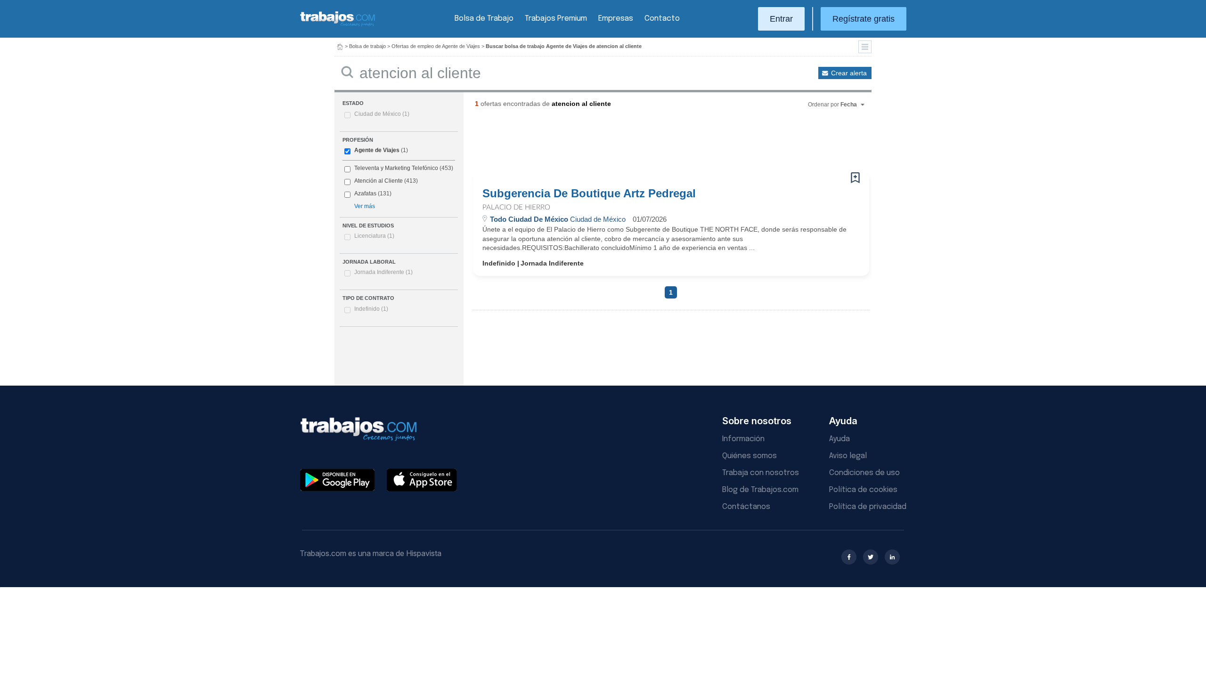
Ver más (364, 206)
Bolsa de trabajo (367, 46)
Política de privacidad (867, 507)
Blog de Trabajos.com (760, 490)
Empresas (615, 19)
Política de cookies (863, 490)
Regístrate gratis (863, 19)
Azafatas (365, 193)
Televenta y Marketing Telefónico (396, 168)
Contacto (662, 19)
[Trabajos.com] (340, 46)
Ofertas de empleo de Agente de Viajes (435, 46)
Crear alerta (849, 73)
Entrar (781, 19)
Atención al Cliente (378, 181)
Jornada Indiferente (383, 272)
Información (743, 439)
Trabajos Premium (556, 19)
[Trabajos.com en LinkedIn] (892, 557)
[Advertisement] (652, 143)
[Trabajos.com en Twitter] (870, 557)
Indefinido (371, 309)
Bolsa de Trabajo (484, 19)
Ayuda (839, 439)
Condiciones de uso (864, 473)
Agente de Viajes (376, 150)
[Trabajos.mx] (338, 25)
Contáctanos (746, 507)
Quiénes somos (749, 456)
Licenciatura (374, 236)
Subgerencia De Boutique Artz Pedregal (589, 193)
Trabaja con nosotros (760, 473)
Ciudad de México (381, 114)
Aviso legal (848, 456)
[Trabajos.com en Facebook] (848, 557)
